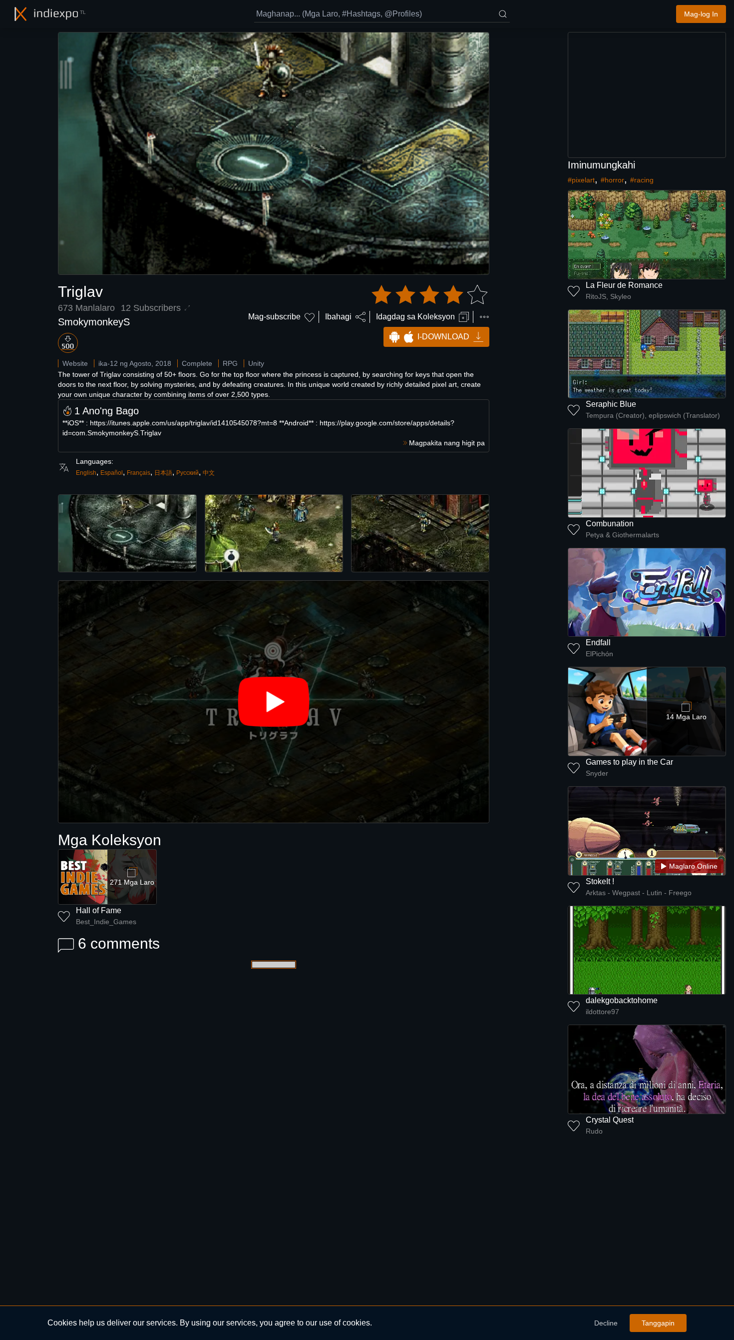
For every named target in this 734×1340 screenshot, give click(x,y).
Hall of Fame (98, 910)
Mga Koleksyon (109, 840)
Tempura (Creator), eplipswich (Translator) (653, 415)
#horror (612, 180)
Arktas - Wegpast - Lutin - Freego (639, 893)
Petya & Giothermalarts (622, 535)
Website (75, 363)
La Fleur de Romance (624, 285)
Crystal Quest (610, 1120)
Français (138, 472)
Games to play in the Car (629, 762)
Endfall (598, 642)
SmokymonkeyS (94, 321)
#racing (642, 180)
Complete (197, 363)
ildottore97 (602, 1012)
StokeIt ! (600, 881)
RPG (230, 363)
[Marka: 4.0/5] (429, 295)
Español (111, 472)
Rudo (594, 1131)
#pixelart (581, 180)
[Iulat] (484, 317)
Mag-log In (701, 14)
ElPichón (599, 654)
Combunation (610, 523)
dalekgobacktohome (622, 1000)
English (86, 472)
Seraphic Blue (611, 404)
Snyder (597, 773)
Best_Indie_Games (106, 922)
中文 (209, 472)
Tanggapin (658, 1323)
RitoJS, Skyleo (608, 296)
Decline (606, 1323)
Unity (256, 363)
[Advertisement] (647, 94)
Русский (187, 472)
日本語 (163, 472)
